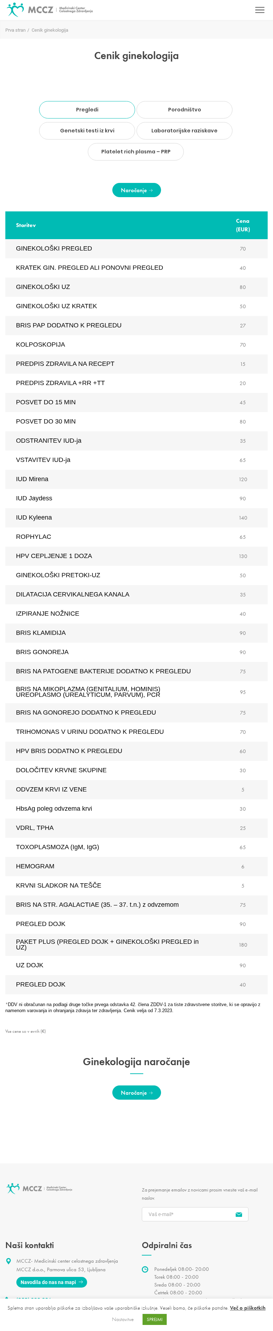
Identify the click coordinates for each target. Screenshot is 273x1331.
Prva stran (15, 30)
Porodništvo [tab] (184, 109)
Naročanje (134, 190)
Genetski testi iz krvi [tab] (87, 130)
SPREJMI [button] (154, 1319)
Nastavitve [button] (123, 1319)
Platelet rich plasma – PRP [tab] (136, 151)
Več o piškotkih (248, 1307)
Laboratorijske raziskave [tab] (184, 130)
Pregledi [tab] (87, 109)
